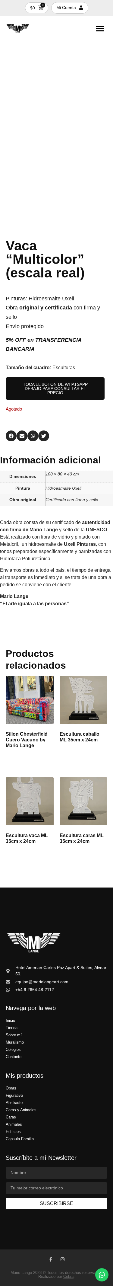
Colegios (13, 1049)
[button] (100, 28)
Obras (11, 1088)
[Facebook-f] (51, 1259)
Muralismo (15, 1042)
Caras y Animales (21, 1110)
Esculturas (63, 367)
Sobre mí (14, 1035)
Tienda (11, 1027)
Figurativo (14, 1095)
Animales (14, 1124)
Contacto (13, 1056)
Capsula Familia (20, 1139)
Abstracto (14, 1102)
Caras (11, 1117)
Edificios (13, 1131)
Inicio (10, 1020)
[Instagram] (62, 1259)
